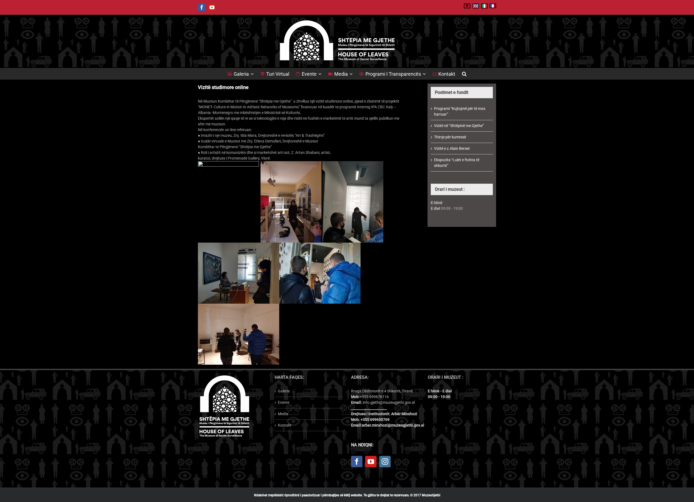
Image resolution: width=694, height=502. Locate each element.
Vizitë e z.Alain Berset (452, 148)
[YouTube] (371, 461)
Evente (283, 402)
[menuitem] (244, 73)
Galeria (284, 391)
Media (283, 414)
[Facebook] (356, 461)
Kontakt (284, 425)
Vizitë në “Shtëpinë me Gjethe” (459, 125)
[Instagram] (385, 461)
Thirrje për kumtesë (450, 137)
